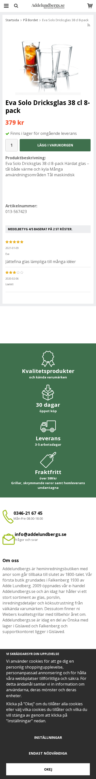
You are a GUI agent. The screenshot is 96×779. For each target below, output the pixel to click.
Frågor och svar (26, 539)
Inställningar (48, 737)
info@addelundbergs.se (40, 534)
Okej (48, 769)
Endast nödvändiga (48, 753)
